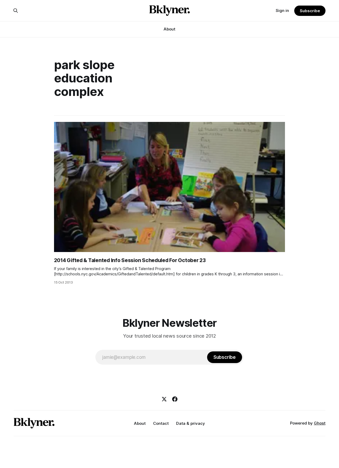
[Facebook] (174, 399)
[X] (164, 399)
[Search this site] (15, 10)
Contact (161, 423)
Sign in (282, 10)
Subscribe (310, 10)
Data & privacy (190, 423)
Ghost (319, 423)
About (169, 29)
